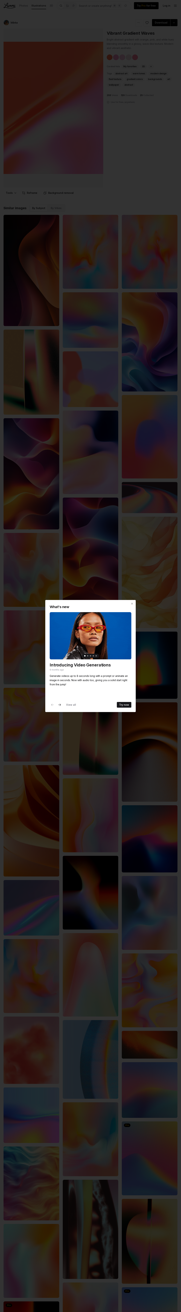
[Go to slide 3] (90, 656)
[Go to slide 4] (93, 656)
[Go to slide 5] (96, 656)
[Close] (132, 604)
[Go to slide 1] (85, 656)
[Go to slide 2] (87, 656)
